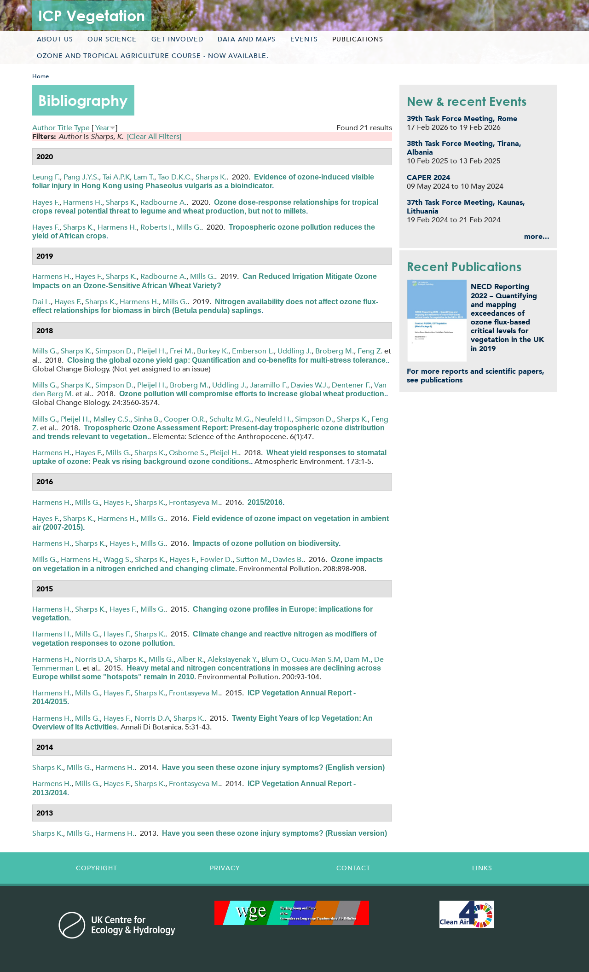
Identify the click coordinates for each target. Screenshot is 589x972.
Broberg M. (334, 351)
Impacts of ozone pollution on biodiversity (266, 543)
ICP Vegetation (91, 15)
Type (82, 128)
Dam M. (357, 659)
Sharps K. (211, 177)
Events (304, 39)
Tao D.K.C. (175, 177)
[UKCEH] (117, 925)
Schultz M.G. (230, 419)
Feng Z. (370, 351)
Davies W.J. (309, 385)
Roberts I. (156, 227)
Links (482, 868)
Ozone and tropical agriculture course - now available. (153, 56)
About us (55, 39)
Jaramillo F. (268, 385)
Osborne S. (187, 452)
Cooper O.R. (185, 419)
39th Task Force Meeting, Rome (462, 118)
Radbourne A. (163, 202)
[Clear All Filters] (154, 136)
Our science (112, 39)
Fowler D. (216, 559)
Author (44, 128)
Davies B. (288, 559)
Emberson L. (253, 351)
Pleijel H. (151, 351)
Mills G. (188, 227)
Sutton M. (252, 559)
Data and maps (247, 39)
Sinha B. (147, 419)
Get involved (177, 39)
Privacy (225, 868)
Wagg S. (117, 559)
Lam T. (143, 177)
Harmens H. (82, 202)
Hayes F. (45, 202)
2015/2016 (265, 502)
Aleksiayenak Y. (233, 659)
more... (536, 236)
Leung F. (46, 177)
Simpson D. (114, 351)
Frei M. (181, 351)
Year (102, 128)
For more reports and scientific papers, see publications (475, 375)
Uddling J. (294, 351)
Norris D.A (92, 659)
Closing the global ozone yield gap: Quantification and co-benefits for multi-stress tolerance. (227, 360)
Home (40, 76)
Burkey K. (212, 351)
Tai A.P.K (116, 177)
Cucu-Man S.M (316, 659)
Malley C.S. (111, 419)
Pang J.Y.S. (81, 177)
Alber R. (190, 659)
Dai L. (41, 302)
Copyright (96, 868)
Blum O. (274, 659)
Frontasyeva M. (194, 502)
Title (65, 128)
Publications (357, 39)
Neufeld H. (273, 419)
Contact (353, 868)
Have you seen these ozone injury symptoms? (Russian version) (274, 833)
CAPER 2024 (428, 177)
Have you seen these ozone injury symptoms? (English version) (273, 767)
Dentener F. (351, 385)
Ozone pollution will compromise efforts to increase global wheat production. (252, 394)
